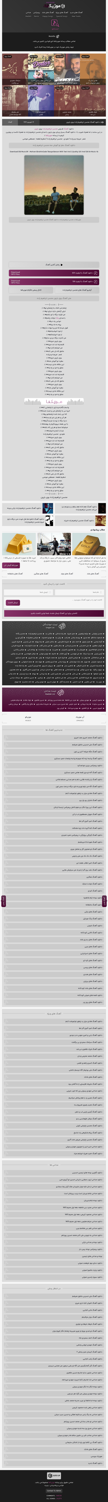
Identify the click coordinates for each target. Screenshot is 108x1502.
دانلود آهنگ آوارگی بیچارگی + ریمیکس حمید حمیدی (81, 835)
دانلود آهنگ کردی (95, 890)
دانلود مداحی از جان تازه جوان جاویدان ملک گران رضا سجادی (79, 1186)
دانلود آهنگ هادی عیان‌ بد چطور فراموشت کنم (83, 793)
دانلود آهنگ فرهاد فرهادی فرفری (89, 1324)
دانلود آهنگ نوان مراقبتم (92, 1317)
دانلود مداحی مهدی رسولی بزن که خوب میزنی (84, 1091)
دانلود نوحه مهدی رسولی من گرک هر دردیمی (84, 1393)
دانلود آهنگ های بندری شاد (91, 939)
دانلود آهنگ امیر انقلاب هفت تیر (89, 863)
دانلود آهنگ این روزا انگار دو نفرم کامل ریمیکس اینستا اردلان (78, 807)
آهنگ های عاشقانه (15, 573)
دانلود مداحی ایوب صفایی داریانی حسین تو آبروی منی (80, 1179)
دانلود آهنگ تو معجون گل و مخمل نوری (86, 849)
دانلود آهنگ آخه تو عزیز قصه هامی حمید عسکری (83, 772)
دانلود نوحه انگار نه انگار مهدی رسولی (87, 1386)
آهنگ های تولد (67, 573)
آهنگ (10, 122)
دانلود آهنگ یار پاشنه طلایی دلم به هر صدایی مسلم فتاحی (79, 779)
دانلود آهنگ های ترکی (93, 911)
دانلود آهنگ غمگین (94, 877)
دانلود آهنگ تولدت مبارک (92, 883)
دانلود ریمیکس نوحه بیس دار (90, 1249)
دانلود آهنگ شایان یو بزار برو (90, 800)
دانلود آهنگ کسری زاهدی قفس (89, 1063)
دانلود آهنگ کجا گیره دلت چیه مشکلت (87, 828)
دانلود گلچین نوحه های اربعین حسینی (87, 1172)
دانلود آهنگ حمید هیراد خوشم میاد (88, 1153)
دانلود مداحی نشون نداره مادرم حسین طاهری (84, 1372)
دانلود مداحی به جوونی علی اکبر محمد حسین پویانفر (81, 1235)
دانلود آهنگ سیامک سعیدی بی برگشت (87, 1042)
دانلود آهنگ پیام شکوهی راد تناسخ (88, 1132)
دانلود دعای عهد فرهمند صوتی (90, 1263)
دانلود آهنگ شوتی (94, 925)
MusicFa (52, 36)
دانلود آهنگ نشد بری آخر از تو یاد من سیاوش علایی (82, 870)
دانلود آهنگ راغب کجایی (92, 1359)
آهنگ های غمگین (41, 573)
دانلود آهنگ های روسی (92, 967)
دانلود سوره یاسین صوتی (92, 1277)
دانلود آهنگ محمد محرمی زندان (89, 1056)
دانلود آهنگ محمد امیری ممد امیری (88, 737)
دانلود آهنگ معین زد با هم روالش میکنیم (85, 1098)
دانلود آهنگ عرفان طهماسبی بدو (89, 1118)
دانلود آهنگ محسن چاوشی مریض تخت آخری (84, 1139)
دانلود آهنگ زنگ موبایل (92, 918)
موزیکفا (54, 5)
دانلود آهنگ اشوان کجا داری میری (88, 1303)
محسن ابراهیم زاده (50, 129)
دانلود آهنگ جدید (95, 1463)
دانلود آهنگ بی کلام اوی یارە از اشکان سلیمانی (83, 1442)
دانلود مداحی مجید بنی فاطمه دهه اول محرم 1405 (82, 1207)
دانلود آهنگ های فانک (93, 1077)
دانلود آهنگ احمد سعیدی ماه (90, 1338)
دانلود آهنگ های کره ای (92, 960)
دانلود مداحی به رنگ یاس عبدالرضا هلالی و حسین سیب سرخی (78, 1414)
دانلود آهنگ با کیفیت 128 (83, 281)
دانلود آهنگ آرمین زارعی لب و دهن (88, 1112)
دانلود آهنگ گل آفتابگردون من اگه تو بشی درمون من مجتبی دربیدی (75, 1365)
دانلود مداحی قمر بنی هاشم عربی (89, 1228)
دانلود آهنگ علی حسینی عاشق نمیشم (87, 744)
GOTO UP (56, 1475)
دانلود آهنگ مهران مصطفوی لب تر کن (87, 814)
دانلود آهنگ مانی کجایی (92, 1310)
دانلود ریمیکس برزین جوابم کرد (89, 765)
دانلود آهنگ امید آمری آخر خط (90, 821)
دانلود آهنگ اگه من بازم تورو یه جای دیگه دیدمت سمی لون (79, 786)
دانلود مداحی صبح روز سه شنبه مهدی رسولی (84, 1428)
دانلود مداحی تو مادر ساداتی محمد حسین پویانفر (83, 1421)
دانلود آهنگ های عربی (93, 946)
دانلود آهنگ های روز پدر (92, 1002)
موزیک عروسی (96, 1456)
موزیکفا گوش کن (11, 565)
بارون (36, 129)
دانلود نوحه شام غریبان (93, 1200)
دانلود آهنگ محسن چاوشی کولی (89, 1125)
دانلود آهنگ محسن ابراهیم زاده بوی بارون (83, 122)
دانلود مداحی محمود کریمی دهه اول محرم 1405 (83, 1214)
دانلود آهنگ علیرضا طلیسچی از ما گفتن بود (85, 1084)
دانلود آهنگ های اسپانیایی (91, 953)
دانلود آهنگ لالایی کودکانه (91, 932)
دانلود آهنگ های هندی (92, 974)
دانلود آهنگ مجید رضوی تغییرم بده (88, 1105)
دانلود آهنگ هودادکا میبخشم (90, 842)
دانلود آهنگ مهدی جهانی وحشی (89, 1345)
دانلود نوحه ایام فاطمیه (93, 897)
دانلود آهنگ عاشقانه (94, 904)
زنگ (57, 318)
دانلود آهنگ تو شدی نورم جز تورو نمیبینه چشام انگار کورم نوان (77, 1331)
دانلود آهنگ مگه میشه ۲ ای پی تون (88, 751)
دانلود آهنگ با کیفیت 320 (82, 273)
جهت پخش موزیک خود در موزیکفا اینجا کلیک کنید (54, 47)
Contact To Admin (54, 1490)
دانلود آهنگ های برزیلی (92, 981)
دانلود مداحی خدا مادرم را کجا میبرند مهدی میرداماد (82, 1379)
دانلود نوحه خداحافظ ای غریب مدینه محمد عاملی (83, 1400)
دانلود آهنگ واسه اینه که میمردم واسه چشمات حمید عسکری (78, 758)
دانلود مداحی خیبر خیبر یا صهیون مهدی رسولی (84, 1146)
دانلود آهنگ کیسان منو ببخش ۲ (89, 1352)
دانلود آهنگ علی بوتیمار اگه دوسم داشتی (85, 1070)
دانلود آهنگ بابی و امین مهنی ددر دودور (86, 1035)
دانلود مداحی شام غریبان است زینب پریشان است (83, 1193)
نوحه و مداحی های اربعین (92, 1256)
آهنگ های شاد (93, 573)
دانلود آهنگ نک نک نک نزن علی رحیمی (87, 856)
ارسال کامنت (13, 602)
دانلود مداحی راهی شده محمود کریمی (87, 1407)
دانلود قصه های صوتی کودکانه (89, 995)
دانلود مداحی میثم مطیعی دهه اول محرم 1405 (84, 1221)
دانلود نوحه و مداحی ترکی (92, 1242)
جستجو (55, 29)
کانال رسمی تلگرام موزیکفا (31, 290)
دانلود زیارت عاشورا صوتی (92, 1270)
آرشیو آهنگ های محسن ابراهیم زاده (77, 290)
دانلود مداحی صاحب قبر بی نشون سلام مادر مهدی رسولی (80, 1435)
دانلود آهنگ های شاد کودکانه (90, 988)
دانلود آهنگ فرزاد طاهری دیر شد (89, 1049)
